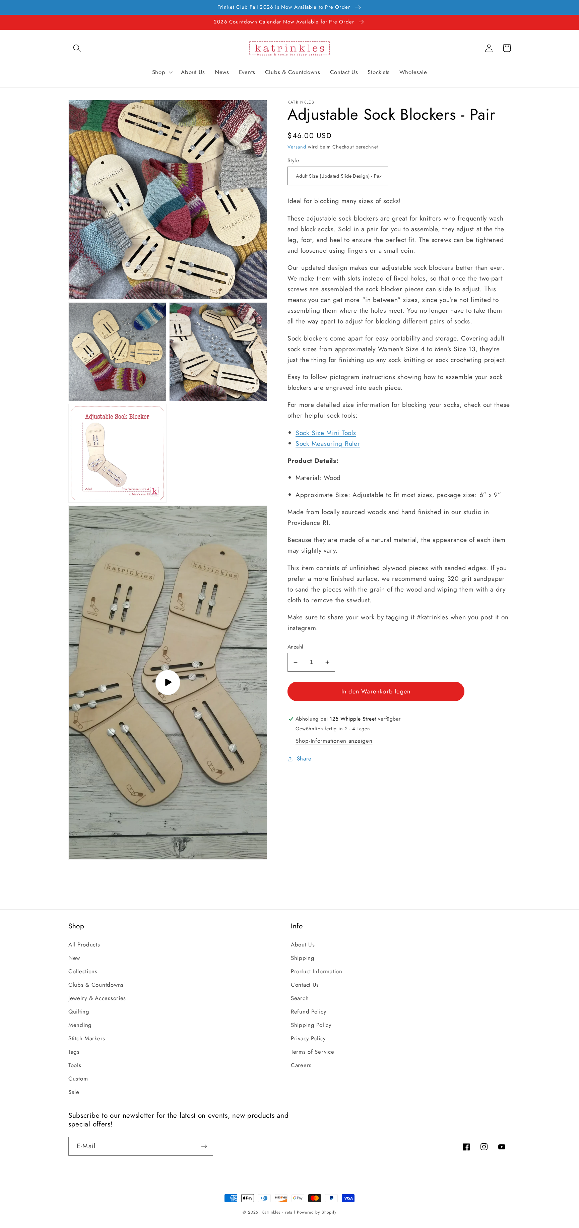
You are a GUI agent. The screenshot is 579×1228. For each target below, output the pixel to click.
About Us (303, 944)
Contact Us (305, 985)
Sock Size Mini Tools (326, 432)
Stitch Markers (86, 1038)
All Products (84, 944)
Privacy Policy (308, 1038)
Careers (301, 1065)
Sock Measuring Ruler (328, 443)
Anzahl (295, 647)
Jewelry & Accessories (97, 998)
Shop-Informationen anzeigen (334, 741)
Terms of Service (312, 1052)
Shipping (303, 958)
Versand (296, 146)
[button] (77, 48)
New (74, 958)
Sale (73, 1092)
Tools (74, 1065)
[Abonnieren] (204, 1146)
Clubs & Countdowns (96, 985)
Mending (80, 1025)
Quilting (78, 1011)
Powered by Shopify (316, 1212)
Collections (83, 971)
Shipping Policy (311, 1025)
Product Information (316, 971)
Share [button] (304, 758)
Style (293, 160)
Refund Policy (308, 1011)
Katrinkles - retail (278, 1212)
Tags (74, 1052)
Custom (78, 1078)
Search (300, 998)
